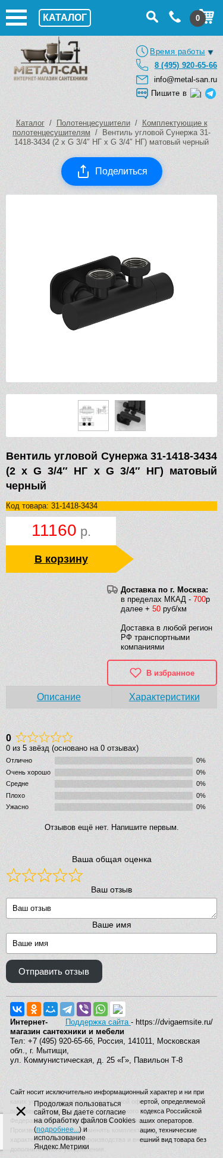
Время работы (177, 51)
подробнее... (57, 1129)
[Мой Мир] (50, 1009)
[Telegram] (67, 1009)
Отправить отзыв (53, 971)
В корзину (61, 559)
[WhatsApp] (100, 1009)
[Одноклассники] (34, 1009)
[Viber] (84, 1009)
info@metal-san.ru (185, 79)
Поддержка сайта (98, 1021)
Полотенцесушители (93, 122)
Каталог (30, 122)
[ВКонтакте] (17, 1009)
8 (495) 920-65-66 (186, 65)
